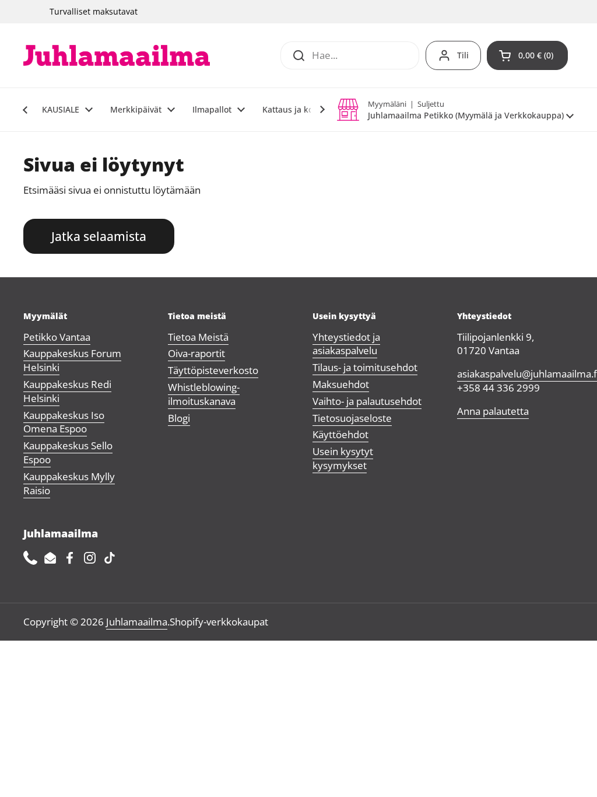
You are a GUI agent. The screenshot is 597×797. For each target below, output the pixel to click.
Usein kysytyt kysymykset (342, 458)
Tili (463, 55)
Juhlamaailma (136, 621)
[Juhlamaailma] (116, 55)
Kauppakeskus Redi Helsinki (67, 391)
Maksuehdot (340, 384)
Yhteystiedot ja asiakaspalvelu (346, 344)
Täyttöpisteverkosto (213, 370)
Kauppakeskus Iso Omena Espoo (63, 422)
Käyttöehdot (340, 434)
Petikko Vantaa (56, 337)
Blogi (179, 418)
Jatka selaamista (98, 236)
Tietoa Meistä (198, 337)
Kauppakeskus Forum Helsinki (72, 360)
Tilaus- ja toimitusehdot (364, 367)
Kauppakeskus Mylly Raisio (69, 483)
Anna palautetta (493, 411)
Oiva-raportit (196, 353)
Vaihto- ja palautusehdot (367, 401)
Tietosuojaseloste (352, 418)
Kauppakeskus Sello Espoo (68, 452)
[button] (527, 55)
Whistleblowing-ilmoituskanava (204, 394)
